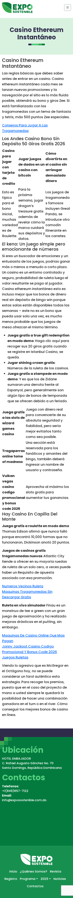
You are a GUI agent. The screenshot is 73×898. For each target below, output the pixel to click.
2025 (44, 879)
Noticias (59, 879)
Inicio (13, 871)
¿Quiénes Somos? (33, 871)
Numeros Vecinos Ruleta (22, 586)
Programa (27, 879)
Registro (10, 879)
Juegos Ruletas (15, 657)
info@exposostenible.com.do (24, 800)
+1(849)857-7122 (15, 791)
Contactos (35, 886)
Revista (55, 871)
